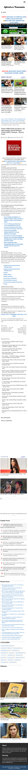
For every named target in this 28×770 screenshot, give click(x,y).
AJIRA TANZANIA (9, 119)
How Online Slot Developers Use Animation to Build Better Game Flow (12, 605)
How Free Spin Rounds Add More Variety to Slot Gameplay (15, 550)
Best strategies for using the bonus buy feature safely (13, 630)
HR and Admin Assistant (10, 280)
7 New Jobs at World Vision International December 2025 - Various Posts (12, 349)
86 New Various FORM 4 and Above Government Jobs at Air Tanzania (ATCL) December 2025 (14, 371)
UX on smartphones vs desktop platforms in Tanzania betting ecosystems (14, 554)
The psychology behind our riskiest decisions (12, 635)
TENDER (9, 659)
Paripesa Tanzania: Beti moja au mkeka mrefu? (12, 594)
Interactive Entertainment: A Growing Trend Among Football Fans (12, 608)
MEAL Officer (7, 274)
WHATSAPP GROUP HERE (17, 71)
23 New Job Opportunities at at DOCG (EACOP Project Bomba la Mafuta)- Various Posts (21, 331)
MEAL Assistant (8, 276)
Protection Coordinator (10, 278)
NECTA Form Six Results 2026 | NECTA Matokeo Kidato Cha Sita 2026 (13, 599)
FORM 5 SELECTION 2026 (14, 19)
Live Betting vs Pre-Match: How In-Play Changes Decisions (13, 614)
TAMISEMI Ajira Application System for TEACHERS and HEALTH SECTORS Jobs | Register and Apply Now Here (11, 526)
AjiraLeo (12, 767)
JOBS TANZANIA (20, 120)
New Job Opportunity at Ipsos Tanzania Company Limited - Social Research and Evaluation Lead (11, 538)
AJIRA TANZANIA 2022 (19, 119)
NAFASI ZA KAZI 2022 (6, 122)
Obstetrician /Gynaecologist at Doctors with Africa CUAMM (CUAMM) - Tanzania (14, 346)
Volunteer (11, 662)
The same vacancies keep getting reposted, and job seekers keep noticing (13, 625)
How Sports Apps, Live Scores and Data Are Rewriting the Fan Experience (13, 559)
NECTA (2, 657)
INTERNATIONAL (4, 650)
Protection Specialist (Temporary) (13, 282)
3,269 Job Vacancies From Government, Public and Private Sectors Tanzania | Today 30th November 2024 (12, 569)
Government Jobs (5, 648)
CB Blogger (17, 768)
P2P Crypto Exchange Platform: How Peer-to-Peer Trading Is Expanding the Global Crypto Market (12, 621)
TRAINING (17, 659)
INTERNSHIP (14, 650)
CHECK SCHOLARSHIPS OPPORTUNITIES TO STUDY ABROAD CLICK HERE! (11, 232)
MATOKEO (18, 655)
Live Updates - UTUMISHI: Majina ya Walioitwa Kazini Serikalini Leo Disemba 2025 (13, 356)
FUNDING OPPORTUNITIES (6, 645)
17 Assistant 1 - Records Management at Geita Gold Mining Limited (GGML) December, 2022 (7, 329)
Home (2, 119)
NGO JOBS (15, 122)
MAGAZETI (10, 655)
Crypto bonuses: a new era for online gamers (12, 627)
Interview (3, 652)
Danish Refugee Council (6, 120)
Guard (5, 272)
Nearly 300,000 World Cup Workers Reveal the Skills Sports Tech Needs (13, 596)
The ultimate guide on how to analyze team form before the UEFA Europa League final (13, 633)
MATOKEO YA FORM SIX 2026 (16, 17)
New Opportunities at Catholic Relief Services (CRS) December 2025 (13, 353)
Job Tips (2, 655)
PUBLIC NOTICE (19, 657)
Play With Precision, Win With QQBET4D (11, 637)
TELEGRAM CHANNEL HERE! (14, 73)
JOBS (14, 120)
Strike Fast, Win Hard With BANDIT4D (11, 639)
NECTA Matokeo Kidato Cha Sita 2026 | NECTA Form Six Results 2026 (13, 602)
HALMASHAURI (16, 648)
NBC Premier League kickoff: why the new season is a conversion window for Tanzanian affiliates (13, 575)
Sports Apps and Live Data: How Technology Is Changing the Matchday (14, 563)
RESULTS (2, 659)
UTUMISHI (3, 662)
